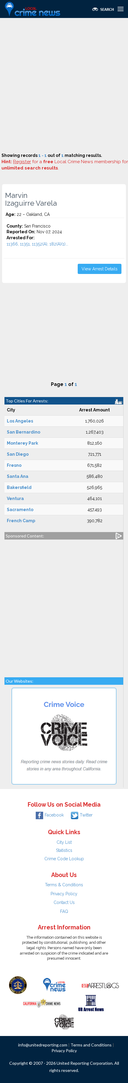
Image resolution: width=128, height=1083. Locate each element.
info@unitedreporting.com (42, 1044)
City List (64, 842)
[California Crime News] (42, 1002)
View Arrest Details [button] (100, 268)
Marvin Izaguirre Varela (31, 199)
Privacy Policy (64, 893)
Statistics (64, 850)
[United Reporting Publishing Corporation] (18, 984)
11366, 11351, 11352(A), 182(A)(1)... (37, 244)
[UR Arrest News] (91, 1002)
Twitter (86, 815)
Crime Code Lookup (64, 858)
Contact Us (64, 902)
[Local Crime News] (54, 984)
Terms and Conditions (91, 1044)
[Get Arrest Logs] (100, 984)
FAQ (64, 911)
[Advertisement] (64, 85)
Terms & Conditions (64, 884)
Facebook (54, 815)
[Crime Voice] (64, 1020)
